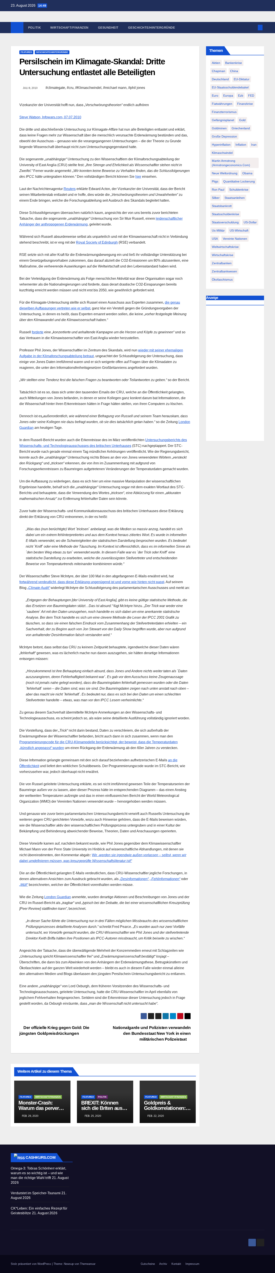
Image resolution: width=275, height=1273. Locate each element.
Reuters (70, 189)
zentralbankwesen (224, 271)
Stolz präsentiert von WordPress (31, 1263)
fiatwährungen (222, 103)
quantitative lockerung (239, 181)
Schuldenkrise (238, 189)
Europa (228, 95)
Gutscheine (148, 1263)
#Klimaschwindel (88, 88)
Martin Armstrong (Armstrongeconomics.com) (231, 163)
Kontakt (176, 1263)
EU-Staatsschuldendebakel (230, 87)
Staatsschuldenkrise (225, 214)
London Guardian (57, 897)
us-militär (218, 230)
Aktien (216, 63)
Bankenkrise (233, 63)
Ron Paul (218, 189)
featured (26, 52)
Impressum (192, 1263)
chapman (218, 71)
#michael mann (115, 88)
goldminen (219, 128)
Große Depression (224, 136)
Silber (216, 197)
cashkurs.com (40, 1157)
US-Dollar (250, 222)
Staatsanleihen (235, 197)
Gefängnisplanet (223, 120)
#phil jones (136, 88)
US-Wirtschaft (239, 230)
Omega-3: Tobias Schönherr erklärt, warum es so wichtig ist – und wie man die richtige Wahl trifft (38, 1173)
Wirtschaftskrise (222, 255)
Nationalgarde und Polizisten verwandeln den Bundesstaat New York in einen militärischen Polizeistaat (152, 1033)
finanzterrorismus (224, 112)
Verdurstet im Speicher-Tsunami (36, 1193)
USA (215, 238)
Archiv (163, 1263)
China (234, 71)
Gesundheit (108, 27)
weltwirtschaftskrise (225, 247)
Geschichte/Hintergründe (151, 27)
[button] (253, 27)
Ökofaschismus (222, 279)
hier (138, 176)
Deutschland (220, 79)
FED (251, 95)
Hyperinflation (221, 144)
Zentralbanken (222, 263)
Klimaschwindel (222, 152)
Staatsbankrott (222, 206)
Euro (215, 95)
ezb (240, 95)
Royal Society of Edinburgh (97, 242)
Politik (34, 27)
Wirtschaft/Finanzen (69, 27)
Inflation (240, 144)
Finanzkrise (245, 103)
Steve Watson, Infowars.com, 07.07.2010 (50, 117)
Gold (242, 120)
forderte (37, 332)
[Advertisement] (235, 374)
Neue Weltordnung (224, 173)
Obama (247, 173)
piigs (215, 181)
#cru (70, 88)
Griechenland (241, 128)
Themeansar (87, 1263)
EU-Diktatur (241, 79)
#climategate (55, 88)
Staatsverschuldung (225, 222)
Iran (254, 144)
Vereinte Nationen (235, 238)
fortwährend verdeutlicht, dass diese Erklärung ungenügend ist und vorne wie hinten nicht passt (91, 582)
